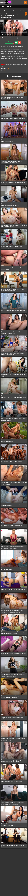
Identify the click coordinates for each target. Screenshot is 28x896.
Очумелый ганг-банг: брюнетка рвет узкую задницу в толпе (12, 97)
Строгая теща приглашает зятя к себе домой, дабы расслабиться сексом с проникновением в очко (13, 397)
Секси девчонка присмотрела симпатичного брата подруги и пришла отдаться (12, 803)
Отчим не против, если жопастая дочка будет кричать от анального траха (13, 675)
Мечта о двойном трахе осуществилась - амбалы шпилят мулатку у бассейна (11, 525)
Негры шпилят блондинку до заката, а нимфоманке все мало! (11, 440)
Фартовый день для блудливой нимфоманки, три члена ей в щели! (14, 483)
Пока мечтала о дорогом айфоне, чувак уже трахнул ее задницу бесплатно (12, 696)
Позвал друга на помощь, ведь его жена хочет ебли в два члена (13, 183)
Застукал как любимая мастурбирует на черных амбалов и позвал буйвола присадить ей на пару (13, 311)
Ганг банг (6, 70)
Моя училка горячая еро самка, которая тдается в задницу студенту (13, 419)
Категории (8, 6)
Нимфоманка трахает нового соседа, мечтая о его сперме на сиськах (13, 568)
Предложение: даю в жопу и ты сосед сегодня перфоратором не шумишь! (13, 375)
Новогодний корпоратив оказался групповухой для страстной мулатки (13, 140)
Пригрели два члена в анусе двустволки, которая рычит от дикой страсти (14, 225)
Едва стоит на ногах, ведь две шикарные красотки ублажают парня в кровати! (11, 781)
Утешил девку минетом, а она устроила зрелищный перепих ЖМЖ (11, 247)
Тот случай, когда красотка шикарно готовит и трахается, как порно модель (13, 824)
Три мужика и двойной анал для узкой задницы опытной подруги (13, 268)
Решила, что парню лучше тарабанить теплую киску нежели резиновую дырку (13, 632)
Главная (2, 6)
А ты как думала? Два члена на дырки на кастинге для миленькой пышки (11, 161)
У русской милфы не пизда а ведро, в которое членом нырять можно (13, 504)
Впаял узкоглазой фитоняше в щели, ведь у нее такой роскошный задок (13, 589)
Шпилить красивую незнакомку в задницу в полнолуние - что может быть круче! (12, 611)
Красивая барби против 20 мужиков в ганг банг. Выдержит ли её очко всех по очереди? (13, 119)
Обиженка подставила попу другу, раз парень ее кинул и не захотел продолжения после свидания (14, 653)
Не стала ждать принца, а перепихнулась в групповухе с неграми (12, 461)
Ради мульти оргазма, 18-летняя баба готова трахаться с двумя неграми (12, 332)
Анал (8, 68)
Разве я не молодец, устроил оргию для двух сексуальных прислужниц (12, 353)
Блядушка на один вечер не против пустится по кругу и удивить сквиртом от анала (13, 760)
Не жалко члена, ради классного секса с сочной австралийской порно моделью (13, 547)
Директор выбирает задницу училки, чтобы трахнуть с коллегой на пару (12, 289)
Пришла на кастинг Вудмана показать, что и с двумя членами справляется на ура (13, 204)
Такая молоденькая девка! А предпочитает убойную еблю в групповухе (12, 717)
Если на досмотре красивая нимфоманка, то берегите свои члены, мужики (12, 845)
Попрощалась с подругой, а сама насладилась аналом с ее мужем (13, 739)
